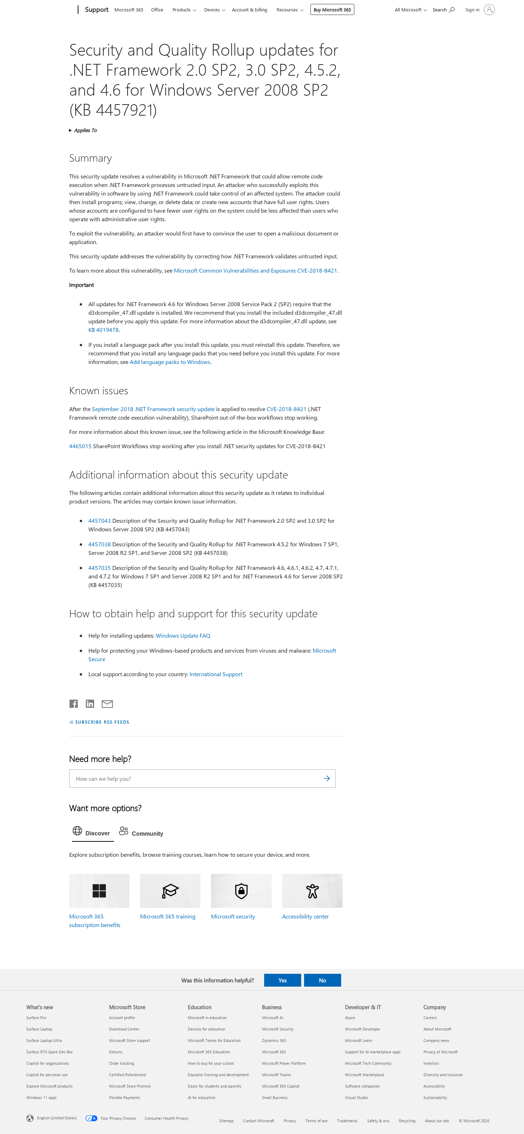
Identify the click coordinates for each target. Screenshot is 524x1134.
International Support (216, 674)
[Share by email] (104, 702)
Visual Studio (356, 1097)
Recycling (407, 1120)
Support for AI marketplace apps (373, 1051)
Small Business (275, 1097)
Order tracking (121, 1063)
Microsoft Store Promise (130, 1086)
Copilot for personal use (47, 1074)
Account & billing (249, 9)
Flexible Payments (124, 1097)
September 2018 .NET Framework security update (153, 408)
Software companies (362, 1086)
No (322, 980)
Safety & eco (378, 1120)
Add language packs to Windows (170, 361)
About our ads (437, 1120)
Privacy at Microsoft (440, 1051)
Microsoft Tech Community (368, 1063)
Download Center (124, 1029)
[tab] (93, 832)
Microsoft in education (207, 1017)
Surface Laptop (39, 1029)
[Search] (327, 778)
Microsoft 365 (128, 9)
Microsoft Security (277, 1029)
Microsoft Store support (129, 1040)
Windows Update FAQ (183, 635)
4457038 (99, 544)
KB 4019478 (103, 329)
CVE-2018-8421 (287, 408)
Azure (350, 1017)
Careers (430, 1017)
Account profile (122, 1017)
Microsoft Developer (362, 1029)
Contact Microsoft (258, 1120)
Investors (431, 1063)
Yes (283, 980)
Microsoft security (233, 916)
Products (182, 9)
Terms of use (316, 1120)
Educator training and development (218, 1074)
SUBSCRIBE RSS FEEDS (102, 722)
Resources (287, 9)
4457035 (99, 567)
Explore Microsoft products (49, 1086)
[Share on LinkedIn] (87, 702)
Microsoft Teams (276, 1074)
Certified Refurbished (127, 1074)
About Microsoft (437, 1029)
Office (157, 9)
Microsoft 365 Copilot (280, 1086)
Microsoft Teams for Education (214, 1040)
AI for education (201, 1097)
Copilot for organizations (47, 1063)
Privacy (290, 1120)
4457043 (99, 520)
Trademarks (347, 1120)
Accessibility (434, 1086)
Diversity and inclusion (443, 1074)
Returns (116, 1051)
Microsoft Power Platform (284, 1063)
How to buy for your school (211, 1063)
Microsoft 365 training (167, 916)
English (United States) (57, 1117)
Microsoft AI (272, 1017)
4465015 (80, 446)
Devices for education (206, 1029)
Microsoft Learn (358, 1040)
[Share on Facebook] (74, 702)
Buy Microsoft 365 (332, 9)
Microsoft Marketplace (364, 1074)
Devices (212, 9)
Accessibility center (305, 916)
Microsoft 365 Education (209, 1051)
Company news (436, 1040)
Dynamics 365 (274, 1040)
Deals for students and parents (214, 1086)
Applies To (85, 130)
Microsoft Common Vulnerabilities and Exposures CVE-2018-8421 (255, 270)
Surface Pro (36, 1017)
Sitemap (226, 1120)
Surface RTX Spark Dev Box (49, 1051)
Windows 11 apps (41, 1097)
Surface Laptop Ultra (44, 1040)
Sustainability (435, 1097)
